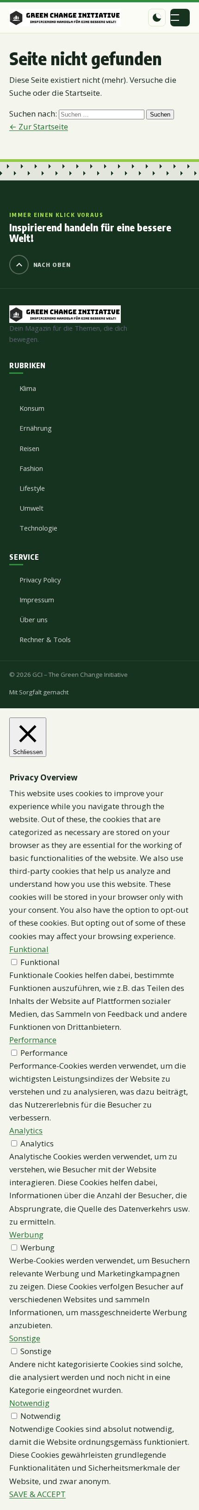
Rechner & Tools (45, 639)
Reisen (29, 448)
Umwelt (31, 508)
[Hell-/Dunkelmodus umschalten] (157, 17)
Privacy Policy (40, 579)
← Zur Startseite (38, 126)
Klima (27, 388)
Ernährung (35, 428)
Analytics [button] (26, 1130)
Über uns (33, 619)
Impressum (36, 599)
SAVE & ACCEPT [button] (37, 1494)
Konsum (31, 408)
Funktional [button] (29, 949)
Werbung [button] (26, 1234)
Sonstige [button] (24, 1338)
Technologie (38, 527)
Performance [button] (32, 1039)
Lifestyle (32, 488)
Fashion (31, 468)
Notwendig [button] (29, 1403)
